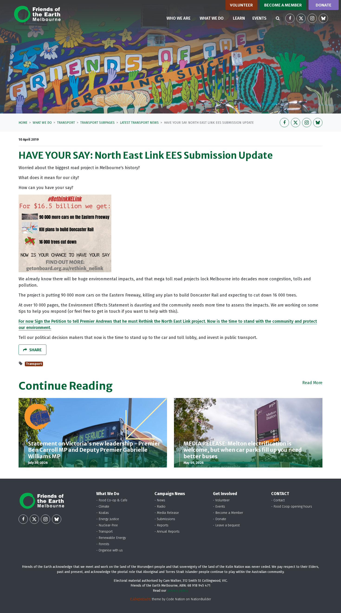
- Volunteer (221, 500)
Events (259, 18)
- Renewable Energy (111, 538)
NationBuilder (201, 599)
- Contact (278, 500)
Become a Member (283, 5)
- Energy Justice (107, 519)
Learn (239, 18)
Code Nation (175, 599)
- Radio (159, 507)
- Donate (219, 519)
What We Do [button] (214, 18)
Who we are (178, 18)
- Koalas (102, 513)
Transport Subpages (97, 123)
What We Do (42, 123)
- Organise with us (109, 550)
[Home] (37, 14)
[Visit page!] (290, 18)
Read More (312, 382)
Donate (323, 5)
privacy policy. (177, 591)
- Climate (102, 507)
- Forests (102, 544)
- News (159, 500)
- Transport (104, 532)
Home (23, 123)
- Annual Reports (167, 532)
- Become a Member (228, 513)
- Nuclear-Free (107, 525)
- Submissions (164, 519)
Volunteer (241, 5)
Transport (66, 123)
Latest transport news (139, 123)
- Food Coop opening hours (291, 507)
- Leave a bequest (226, 525)
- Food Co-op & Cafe (111, 500)
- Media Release (166, 513)
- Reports (161, 525)
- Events (219, 507)
